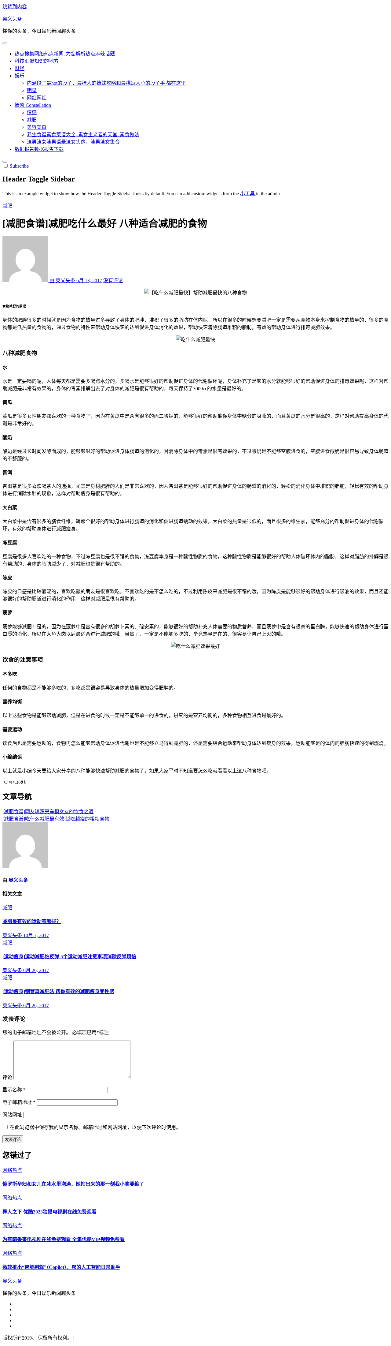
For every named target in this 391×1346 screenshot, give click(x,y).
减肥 (32, 119)
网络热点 (12, 1170)
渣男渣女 (73, 141)
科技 (37, 61)
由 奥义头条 (62, 280)
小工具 (248, 193)
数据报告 (39, 149)
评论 (7, 1077)
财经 (19, 68)
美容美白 (36, 127)
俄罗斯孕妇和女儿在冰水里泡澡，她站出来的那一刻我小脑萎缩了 (73, 1184)
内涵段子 (106, 83)
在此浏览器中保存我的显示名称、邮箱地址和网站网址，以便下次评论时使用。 (95, 1127)
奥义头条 (12, 18)
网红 (36, 97)
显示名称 (14, 1089)
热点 (65, 53)
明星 (32, 90)
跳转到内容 (14, 6)
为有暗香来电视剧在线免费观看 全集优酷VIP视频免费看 (63, 1239)
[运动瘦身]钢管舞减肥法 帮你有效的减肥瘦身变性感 (58, 991)
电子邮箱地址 (18, 1102)
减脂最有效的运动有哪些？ (31, 921)
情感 (33, 105)
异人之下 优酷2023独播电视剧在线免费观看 (49, 1211)
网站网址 (12, 1114)
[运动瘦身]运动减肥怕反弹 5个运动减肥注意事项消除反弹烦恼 (69, 956)
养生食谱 (83, 134)
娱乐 (19, 75)
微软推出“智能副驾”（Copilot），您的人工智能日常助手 (61, 1267)
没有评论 (113, 280)
